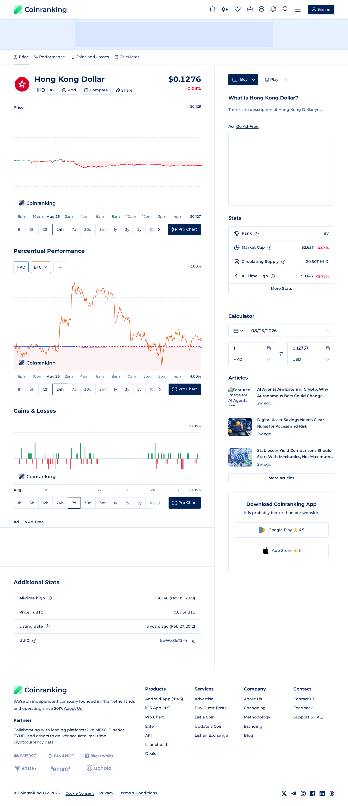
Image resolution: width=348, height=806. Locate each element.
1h (20, 229)
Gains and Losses (92, 56)
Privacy (106, 793)
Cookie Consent (80, 793)
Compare (99, 90)
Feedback (303, 707)
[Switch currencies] (281, 353)
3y (127, 229)
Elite (149, 726)
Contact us (303, 698)
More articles (281, 477)
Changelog (255, 707)
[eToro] (61, 768)
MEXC (101, 729)
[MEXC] (25, 756)
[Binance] (61, 756)
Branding (253, 726)
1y (115, 229)
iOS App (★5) (158, 707)
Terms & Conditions (138, 793)
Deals (150, 753)
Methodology (257, 717)
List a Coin (205, 717)
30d (88, 229)
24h (60, 229)
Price (24, 56)
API (148, 735)
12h (45, 229)
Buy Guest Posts (210, 707)
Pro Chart (154, 717)
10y (153, 229)
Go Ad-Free (32, 521)
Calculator (129, 56)
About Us (73, 708)
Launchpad (156, 744)
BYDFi (20, 735)
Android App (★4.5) (164, 698)
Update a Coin (209, 726)
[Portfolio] (250, 10)
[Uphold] (99, 768)
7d (74, 229)
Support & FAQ (308, 717)
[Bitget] (99, 756)
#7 (52, 90)
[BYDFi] (25, 768)
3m (103, 229)
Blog (248, 735)
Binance (116, 729)
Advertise (204, 698)
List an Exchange (211, 735)
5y (139, 229)
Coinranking (45, 9)
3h (32, 229)
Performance (52, 56)
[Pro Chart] (225, 10)
